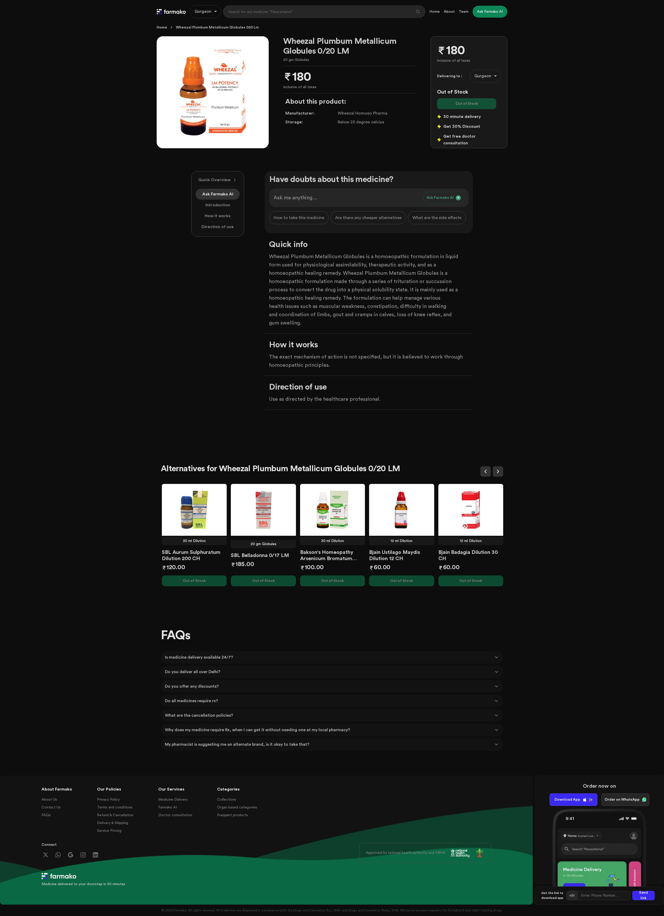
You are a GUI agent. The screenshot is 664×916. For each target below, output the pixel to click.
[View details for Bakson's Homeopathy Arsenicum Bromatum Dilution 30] (332, 510)
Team (463, 11)
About (449, 11)
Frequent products (232, 815)
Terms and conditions (115, 807)
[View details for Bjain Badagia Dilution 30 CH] (470, 510)
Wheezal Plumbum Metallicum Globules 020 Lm (217, 27)
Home (435, 11)
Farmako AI (167, 807)
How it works (218, 216)
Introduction (217, 205)
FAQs (46, 815)
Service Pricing (109, 831)
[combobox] (205, 11)
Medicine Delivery (173, 799)
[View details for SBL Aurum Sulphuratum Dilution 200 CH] (194, 510)
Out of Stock (466, 103)
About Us (49, 799)
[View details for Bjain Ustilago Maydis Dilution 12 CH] (401, 510)
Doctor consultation (175, 815)
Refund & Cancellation (115, 815)
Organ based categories (237, 807)
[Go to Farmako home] (171, 11)
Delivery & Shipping (112, 823)
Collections (226, 799)
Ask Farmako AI (217, 194)
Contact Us (51, 807)
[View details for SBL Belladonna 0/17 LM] (263, 510)
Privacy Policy (108, 799)
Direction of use (218, 227)
